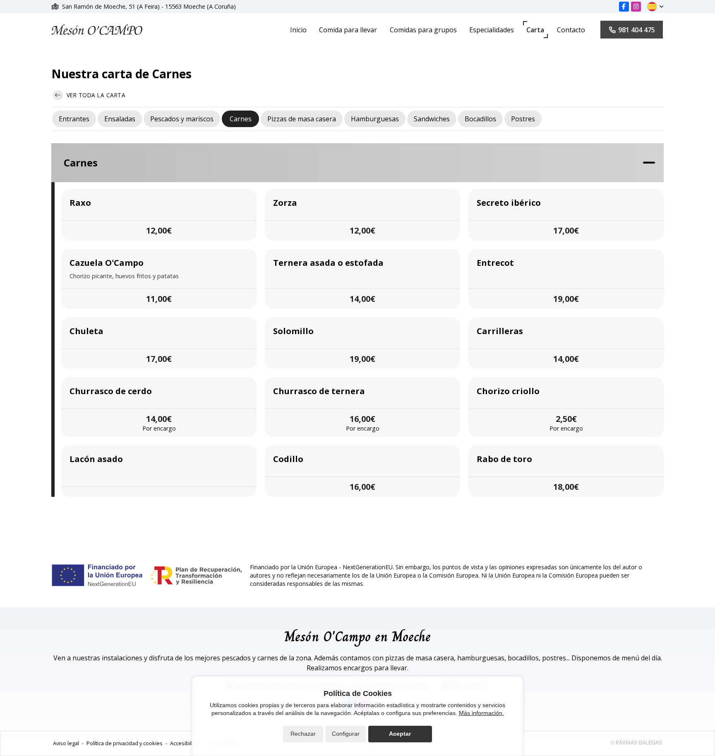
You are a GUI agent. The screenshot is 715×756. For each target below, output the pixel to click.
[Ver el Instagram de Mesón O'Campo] (636, 7)
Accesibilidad (186, 743)
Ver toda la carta (95, 95)
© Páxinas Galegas (636, 743)
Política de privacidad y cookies (124, 743)
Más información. (481, 713)
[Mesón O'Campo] (96, 29)
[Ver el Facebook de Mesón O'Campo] (624, 7)
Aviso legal (66, 743)
